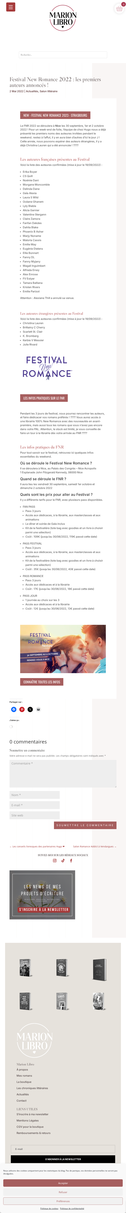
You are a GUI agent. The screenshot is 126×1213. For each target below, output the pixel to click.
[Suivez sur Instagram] (54, 860)
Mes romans (24, 1075)
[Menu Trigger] (10, 7)
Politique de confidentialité (72, 1208)
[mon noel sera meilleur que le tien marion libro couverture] (26, 1001)
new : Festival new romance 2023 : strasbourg (55, 115)
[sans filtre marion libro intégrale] (63, 1001)
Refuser (63, 1192)
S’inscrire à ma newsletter (32, 1114)
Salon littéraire (48, 91)
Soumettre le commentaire (85, 825)
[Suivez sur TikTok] (63, 860)
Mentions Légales (28, 1120)
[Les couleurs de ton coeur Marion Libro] (99, 1001)
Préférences (63, 1201)
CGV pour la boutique (30, 1126)
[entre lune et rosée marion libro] (99, 970)
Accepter (63, 1183)
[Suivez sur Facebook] (71, 860)
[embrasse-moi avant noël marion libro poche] (63, 968)
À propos (22, 1069)
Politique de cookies (49, 1208)
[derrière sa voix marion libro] (26, 968)
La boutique (24, 1081)
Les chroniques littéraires (32, 1088)
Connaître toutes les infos (41, 681)
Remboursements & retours (34, 1133)
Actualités (32, 91)
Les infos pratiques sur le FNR (43, 398)
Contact (21, 1100)
